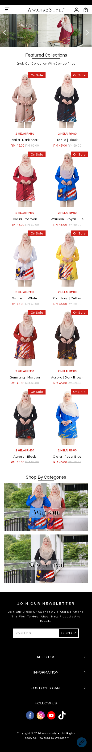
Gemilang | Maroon (25, 377)
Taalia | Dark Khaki (25, 140)
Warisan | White (25, 298)
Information (46, 672)
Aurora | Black (24, 456)
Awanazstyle (50, 733)
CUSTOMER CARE (46, 688)
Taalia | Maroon (25, 219)
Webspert (62, 738)
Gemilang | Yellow (67, 298)
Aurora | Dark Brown (67, 377)
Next (87, 32)
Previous (4, 32)
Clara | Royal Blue (67, 456)
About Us (46, 657)
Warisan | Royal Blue (67, 219)
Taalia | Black (67, 140)
